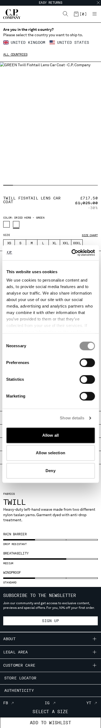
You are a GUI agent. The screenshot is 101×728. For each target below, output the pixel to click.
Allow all (50, 435)
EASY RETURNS (50, 3)
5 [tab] (50, 185)
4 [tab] (39, 185)
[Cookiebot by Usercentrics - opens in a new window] (72, 252)
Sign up (50, 621)
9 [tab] (92, 185)
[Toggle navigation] (94, 14)
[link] (80, 14)
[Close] (98, 2)
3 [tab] (29, 185)
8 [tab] (81, 185)
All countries (15, 54)
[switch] (87, 362)
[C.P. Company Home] (9, 14)
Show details (72, 418)
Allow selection (50, 452)
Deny (50, 470)
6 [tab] (60, 185)
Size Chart (90, 235)
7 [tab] (71, 185)
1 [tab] (8, 185)
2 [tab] (18, 185)
